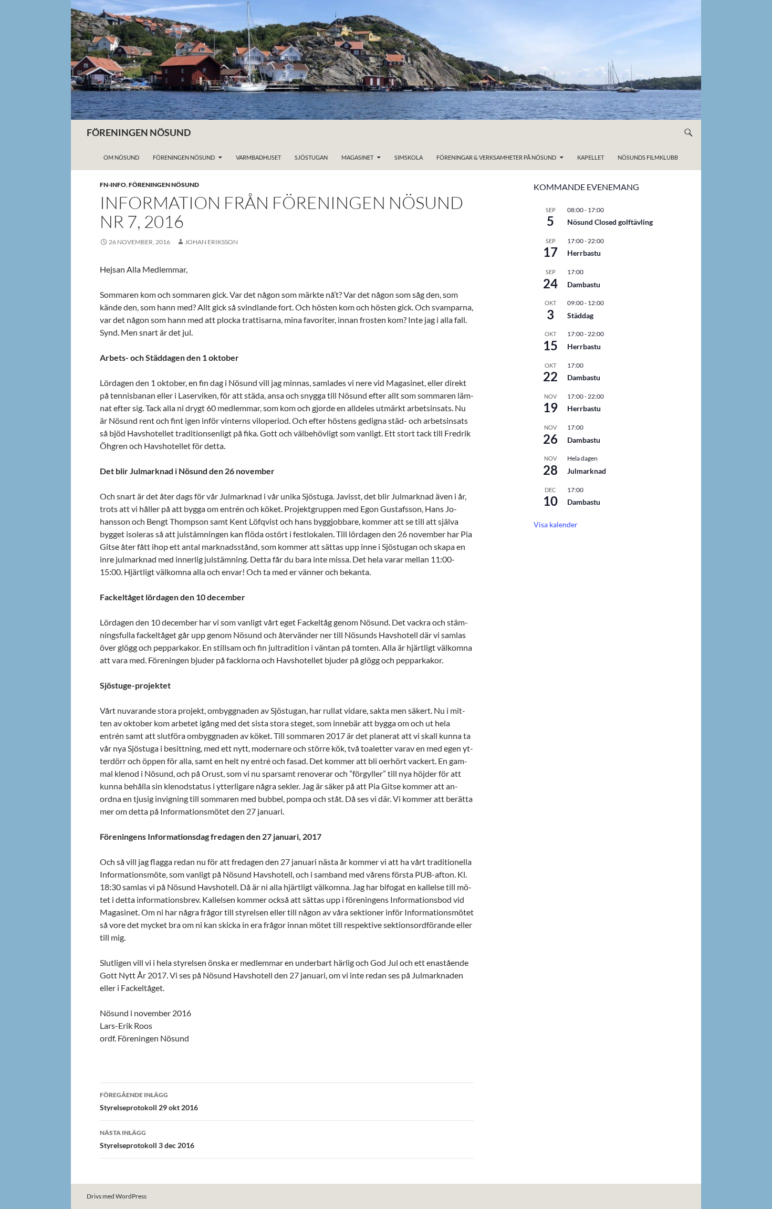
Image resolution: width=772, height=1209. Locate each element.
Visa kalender (556, 524)
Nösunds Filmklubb (648, 157)
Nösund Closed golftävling (610, 221)
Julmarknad (586, 470)
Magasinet (357, 157)
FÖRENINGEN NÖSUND (139, 132)
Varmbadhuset (258, 157)
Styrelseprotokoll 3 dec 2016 (147, 1139)
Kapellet (590, 157)
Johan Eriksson (211, 242)
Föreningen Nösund (184, 157)
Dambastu (583, 284)
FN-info (113, 185)
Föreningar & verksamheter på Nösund (496, 157)
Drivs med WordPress (117, 1196)
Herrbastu (584, 252)
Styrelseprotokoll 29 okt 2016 (149, 1101)
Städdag (580, 315)
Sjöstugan (311, 157)
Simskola (408, 157)
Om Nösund (121, 157)
